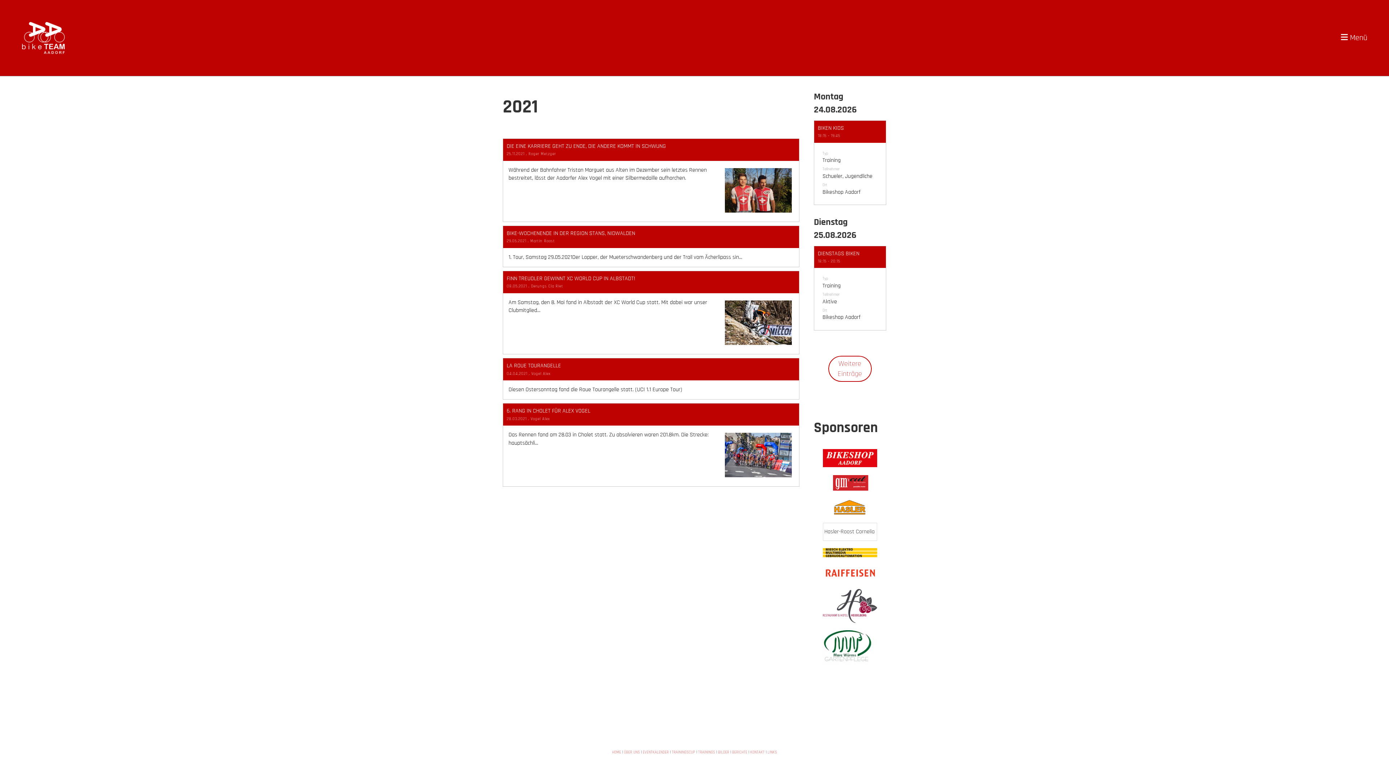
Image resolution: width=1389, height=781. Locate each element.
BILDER (723, 752)
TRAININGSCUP (683, 752)
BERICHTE (739, 752)
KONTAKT (757, 752)
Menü (1357, 38)
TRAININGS (706, 752)
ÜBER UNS (632, 752)
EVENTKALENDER (656, 752)
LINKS (772, 752)
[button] (850, 162)
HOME (616, 752)
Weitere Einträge (850, 369)
